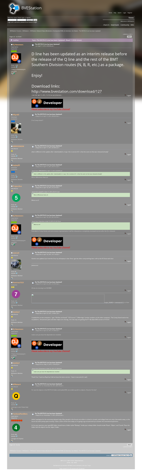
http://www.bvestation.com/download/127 (67, 91)
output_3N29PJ (108, 302)
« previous (126, 34)
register (28, 17)
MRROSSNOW (18, 146)
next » (130, 34)
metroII (16, 253)
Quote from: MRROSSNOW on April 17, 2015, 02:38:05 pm (47, 170)
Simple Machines (79, 460)
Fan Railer (74, 31)
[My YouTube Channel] (14, 74)
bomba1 (16, 312)
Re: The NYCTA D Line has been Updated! (48, 114)
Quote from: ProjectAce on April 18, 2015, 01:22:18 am (46, 221)
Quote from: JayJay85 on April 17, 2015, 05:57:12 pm (46, 192)
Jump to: (108, 455)
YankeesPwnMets (20, 414)
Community (125, 25)
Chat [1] (106, 25)
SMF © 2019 (70, 460)
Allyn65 (16, 115)
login (23, 17)
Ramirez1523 (18, 282)
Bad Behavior (56, 465)
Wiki (132, 25)
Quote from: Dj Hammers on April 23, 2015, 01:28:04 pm (47, 368)
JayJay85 (16, 165)
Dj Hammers (67, 31)
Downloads (115, 25)
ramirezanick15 (119, 302)
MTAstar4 (17, 384)
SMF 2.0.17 (63, 460)
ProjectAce (17, 186)
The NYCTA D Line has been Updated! (47, 44)
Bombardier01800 (58, 31)
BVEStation (31, 8)
